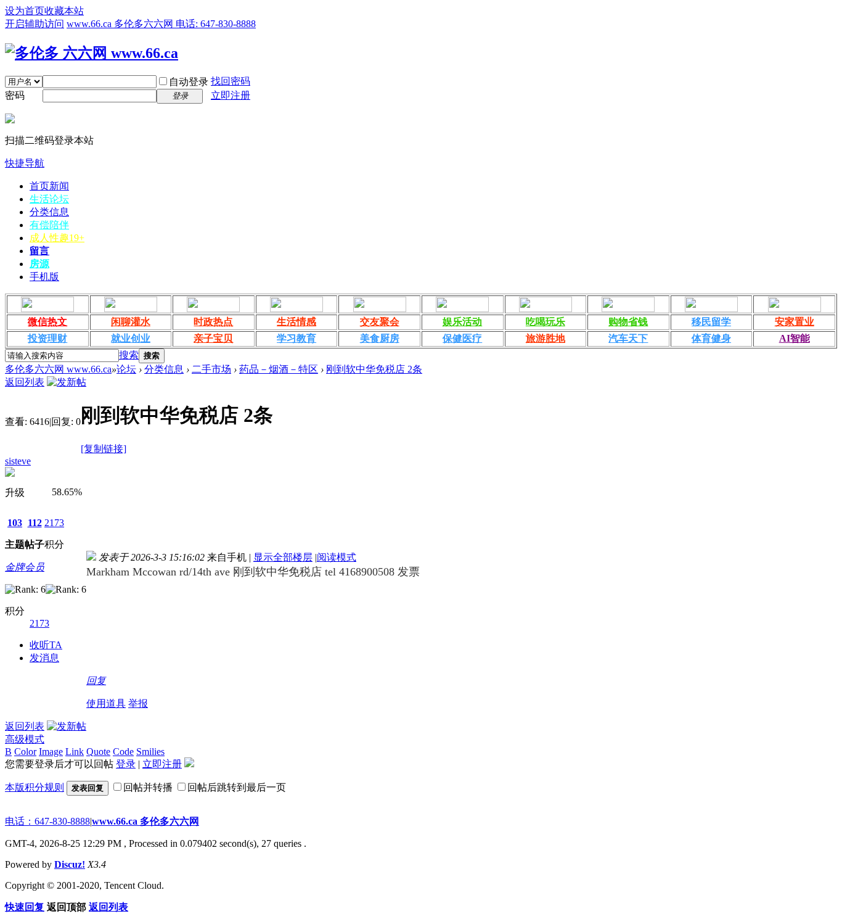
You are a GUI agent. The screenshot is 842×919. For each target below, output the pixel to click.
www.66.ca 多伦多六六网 (145, 821)
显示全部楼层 (283, 557)
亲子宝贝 (213, 338)
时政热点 (213, 321)
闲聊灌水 (130, 321)
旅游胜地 (545, 338)
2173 (54, 522)
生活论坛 (49, 199)
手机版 (44, 276)
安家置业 (794, 321)
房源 (39, 263)
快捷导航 (24, 163)
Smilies (150, 751)
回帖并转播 (148, 787)
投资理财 (47, 338)
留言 (39, 250)
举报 (138, 703)
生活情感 (296, 321)
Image (51, 751)
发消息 (44, 658)
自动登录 (188, 81)
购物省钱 (628, 321)
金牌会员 (24, 567)
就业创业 (130, 338)
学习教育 (296, 338)
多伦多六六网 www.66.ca (58, 369)
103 (14, 522)
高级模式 (24, 739)
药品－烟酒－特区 (278, 369)
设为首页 (24, 11)
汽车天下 (628, 338)
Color (25, 751)
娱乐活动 (462, 321)
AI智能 (794, 338)
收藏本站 (64, 11)
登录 (126, 764)
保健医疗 (462, 338)
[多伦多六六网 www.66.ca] (91, 53)
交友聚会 (379, 321)
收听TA (46, 645)
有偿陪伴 (49, 225)
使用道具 (106, 703)
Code (123, 751)
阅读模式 (336, 557)
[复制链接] (103, 448)
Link (74, 751)
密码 (15, 95)
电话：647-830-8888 (47, 821)
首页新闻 (49, 186)
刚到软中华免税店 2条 (374, 369)
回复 (96, 680)
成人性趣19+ (57, 238)
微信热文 (47, 321)
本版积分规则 (34, 787)
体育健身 (711, 338)
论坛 (126, 369)
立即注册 (230, 95)
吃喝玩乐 (545, 321)
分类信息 (49, 212)
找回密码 (230, 81)
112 (35, 522)
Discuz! (69, 864)
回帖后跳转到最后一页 (236, 787)
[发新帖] (66, 382)
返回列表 (24, 382)
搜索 (129, 355)
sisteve (18, 461)
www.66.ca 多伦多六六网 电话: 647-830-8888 (161, 24)
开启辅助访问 (34, 24)
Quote (98, 751)
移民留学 (711, 321)
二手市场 (211, 369)
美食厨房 (379, 338)
